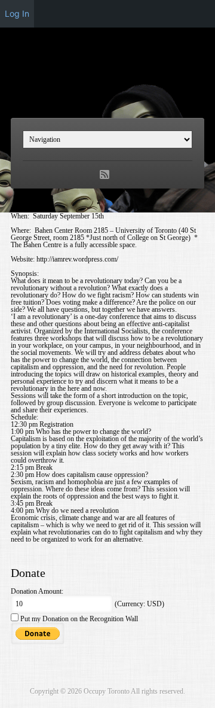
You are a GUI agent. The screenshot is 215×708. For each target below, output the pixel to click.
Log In (17, 13)
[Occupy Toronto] (107, 86)
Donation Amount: (37, 591)
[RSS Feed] (104, 175)
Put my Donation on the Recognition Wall (78, 619)
